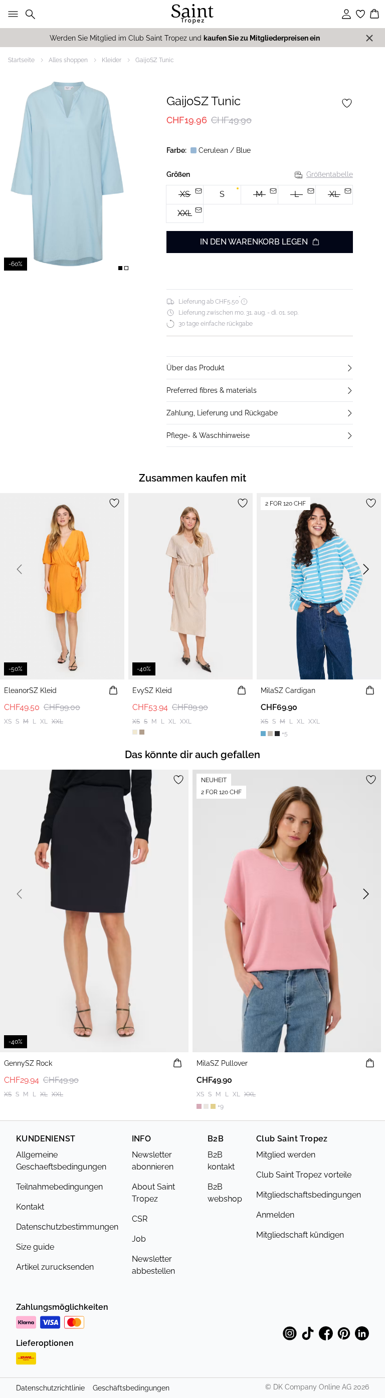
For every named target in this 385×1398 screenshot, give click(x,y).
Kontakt (30, 1207)
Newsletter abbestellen (153, 1265)
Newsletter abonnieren (152, 1161)
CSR (139, 1219)
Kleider (111, 60)
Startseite (21, 60)
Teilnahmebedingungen (59, 1187)
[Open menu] (11, 14)
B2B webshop (225, 1193)
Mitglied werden (285, 1154)
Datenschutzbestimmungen (67, 1227)
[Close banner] (369, 38)
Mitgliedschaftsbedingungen (308, 1195)
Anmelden (275, 1215)
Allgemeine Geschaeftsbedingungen (61, 1161)
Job (139, 1239)
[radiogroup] (259, 204)
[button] (259, 367)
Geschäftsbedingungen (131, 1388)
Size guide (35, 1247)
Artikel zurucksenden (55, 1267)
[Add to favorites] (347, 103)
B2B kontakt (221, 1161)
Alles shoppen (68, 60)
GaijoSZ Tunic (154, 60)
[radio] (222, 194)
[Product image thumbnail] (120, 268)
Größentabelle (329, 174)
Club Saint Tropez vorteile (303, 1175)
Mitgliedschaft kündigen (300, 1235)
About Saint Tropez (153, 1193)
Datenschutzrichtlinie (50, 1388)
